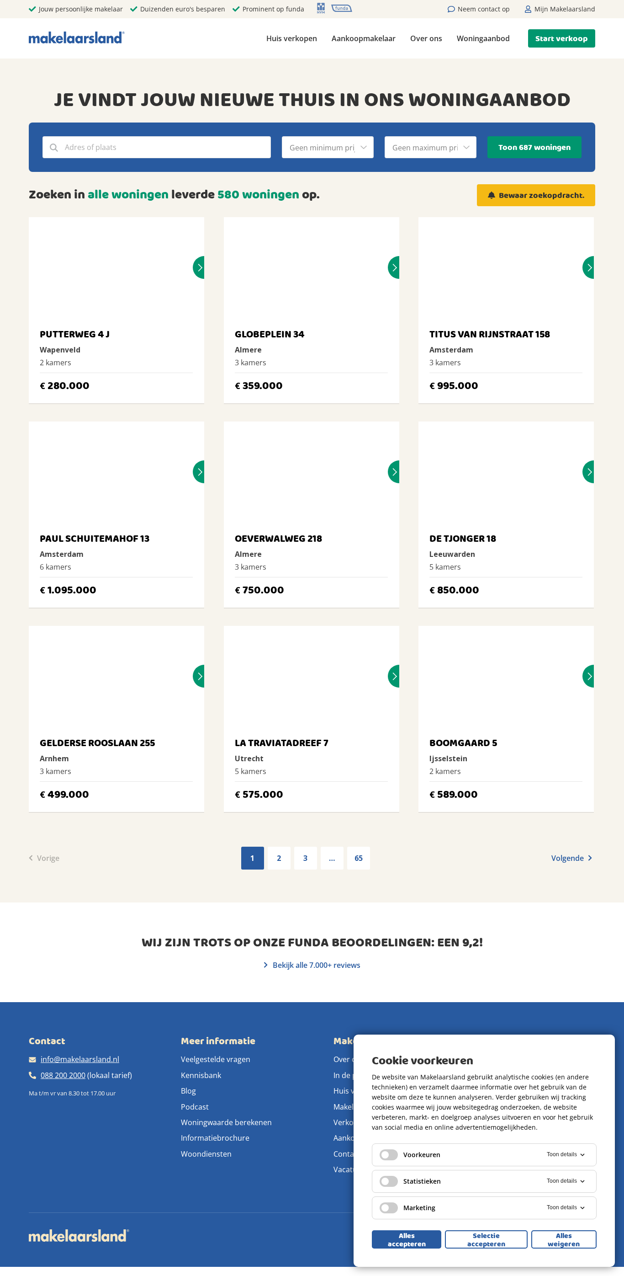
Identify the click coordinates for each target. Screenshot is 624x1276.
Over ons (426, 38)
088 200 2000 (63, 1075)
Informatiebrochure (215, 1138)
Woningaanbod (483, 38)
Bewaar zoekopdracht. (541, 195)
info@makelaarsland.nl (80, 1059)
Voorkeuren (421, 1154)
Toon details (562, 1154)
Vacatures (350, 1169)
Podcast (195, 1107)
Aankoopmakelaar (364, 38)
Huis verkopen (291, 38)
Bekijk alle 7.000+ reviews (315, 965)
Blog (188, 1091)
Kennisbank (201, 1075)
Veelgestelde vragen (215, 1059)
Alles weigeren (564, 1239)
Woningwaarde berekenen (226, 1122)
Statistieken (422, 1181)
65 (358, 858)
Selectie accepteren (486, 1239)
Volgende (568, 858)
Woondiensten (206, 1154)
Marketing (419, 1207)
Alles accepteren (407, 1239)
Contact (346, 1154)
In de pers (350, 1075)
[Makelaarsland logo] (77, 38)
